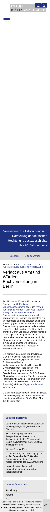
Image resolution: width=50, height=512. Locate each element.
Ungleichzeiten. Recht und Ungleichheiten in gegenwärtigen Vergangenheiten (22, 469)
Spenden (14, 256)
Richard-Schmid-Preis (16, 449)
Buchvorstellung (34, 267)
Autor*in (9, 495)
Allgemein (14, 267)
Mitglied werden (32, 256)
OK (32, 510)
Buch (22, 267)
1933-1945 (22, 264)
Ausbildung (11, 490)
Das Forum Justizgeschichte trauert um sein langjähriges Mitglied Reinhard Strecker (25, 426)
